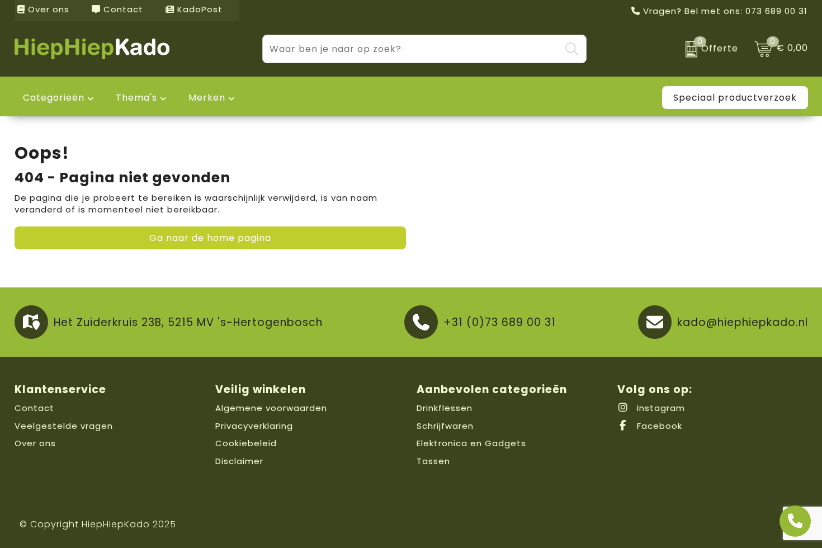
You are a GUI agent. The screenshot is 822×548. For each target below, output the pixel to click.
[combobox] (411, 48)
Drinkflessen (445, 408)
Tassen (433, 461)
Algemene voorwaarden (271, 408)
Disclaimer (239, 461)
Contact (122, 9)
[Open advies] (795, 521)
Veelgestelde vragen (64, 426)
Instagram (659, 408)
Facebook (658, 426)
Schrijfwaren (445, 426)
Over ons (47, 9)
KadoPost (198, 9)
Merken (206, 97)
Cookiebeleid (246, 443)
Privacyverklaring (254, 426)
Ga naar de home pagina (210, 238)
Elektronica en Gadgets (471, 443)
